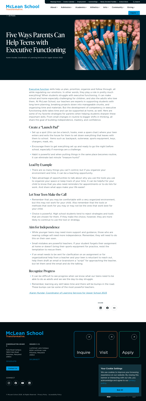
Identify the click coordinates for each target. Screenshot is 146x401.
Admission (66, 7)
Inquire (133, 13)
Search (137, 2)
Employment (81, 2)
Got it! (120, 390)
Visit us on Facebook (15, 383)
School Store (123, 2)
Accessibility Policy (54, 395)
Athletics (94, 7)
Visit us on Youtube (22, 383)
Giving (130, 7)
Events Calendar (68, 2)
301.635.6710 (11, 361)
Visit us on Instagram (9, 383)
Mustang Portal (55, 2)
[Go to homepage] (22, 7)
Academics (80, 7)
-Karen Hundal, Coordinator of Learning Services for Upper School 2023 (68, 292)
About (53, 7)
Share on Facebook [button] (107, 308)
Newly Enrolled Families (108, 2)
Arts (105, 7)
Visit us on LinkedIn (29, 383)
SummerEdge (93, 2)
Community (117, 7)
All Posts (11, 16)
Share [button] (114, 308)
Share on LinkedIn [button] (100, 308)
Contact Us (12, 368)
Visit (103, 352)
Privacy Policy (42, 395)
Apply (128, 352)
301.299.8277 (34, 359)
